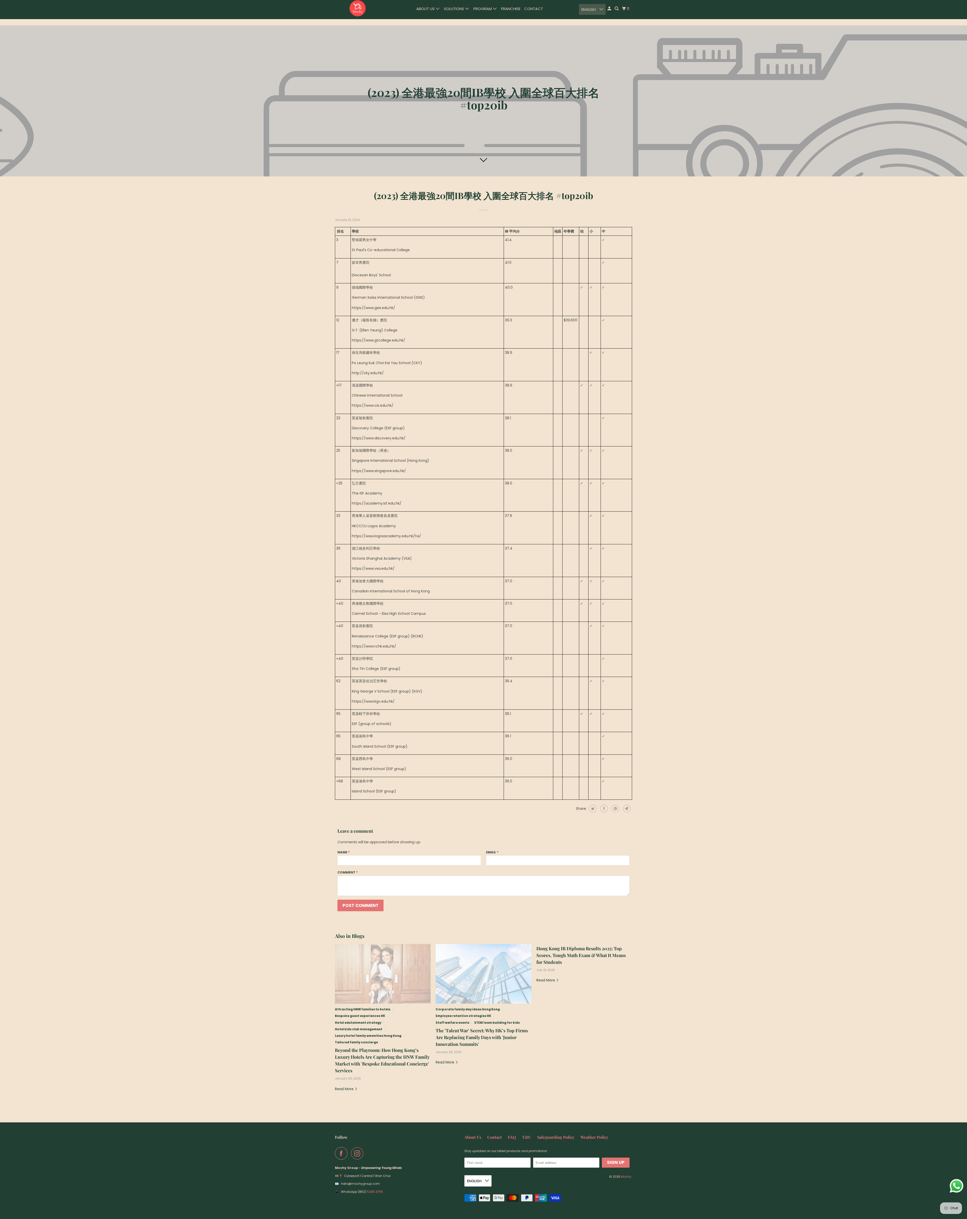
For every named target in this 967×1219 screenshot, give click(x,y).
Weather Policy (594, 1137)
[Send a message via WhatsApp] (956, 1186)
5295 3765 (375, 1192)
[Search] (617, 8)
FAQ (512, 1137)
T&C (526, 1137)
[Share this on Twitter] (592, 808)
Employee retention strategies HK (463, 1016)
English (589, 9)
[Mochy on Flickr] (368, 1153)
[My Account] (609, 8)
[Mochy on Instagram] (358, 1153)
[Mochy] (357, 8)
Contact (533, 8)
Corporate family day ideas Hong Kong (468, 1009)
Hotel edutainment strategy (358, 1023)
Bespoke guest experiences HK (360, 1016)
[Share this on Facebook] (603, 808)
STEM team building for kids (497, 1023)
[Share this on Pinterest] (614, 808)
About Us (426, 8)
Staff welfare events (452, 1023)
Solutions (454, 8)
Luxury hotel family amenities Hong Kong (368, 1036)
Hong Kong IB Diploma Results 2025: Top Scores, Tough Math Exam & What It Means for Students (581, 955)
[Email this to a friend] (626, 808)
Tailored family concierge (356, 1042)
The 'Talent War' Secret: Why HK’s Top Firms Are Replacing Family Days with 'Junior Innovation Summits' (482, 1037)
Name (343, 852)
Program (483, 8)
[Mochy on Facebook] (342, 1153)
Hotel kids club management (358, 1029)
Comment (347, 872)
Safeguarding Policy (555, 1137)
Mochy (626, 1176)
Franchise (511, 8)
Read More (345, 1088)
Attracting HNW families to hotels (362, 1009)
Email (492, 852)
